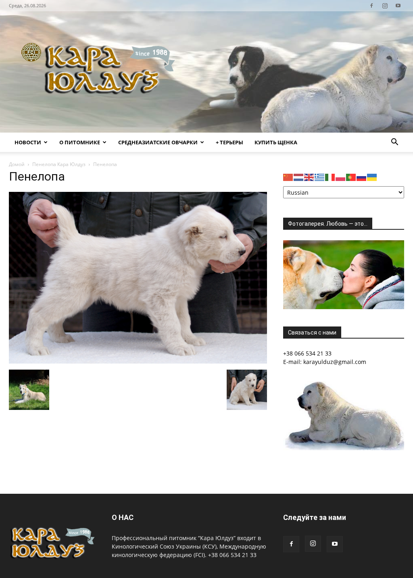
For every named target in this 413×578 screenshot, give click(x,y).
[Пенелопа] (138, 361)
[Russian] (362, 177)
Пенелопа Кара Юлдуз (59, 164)
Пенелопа (37, 176)
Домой (17, 164)
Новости (28, 142)
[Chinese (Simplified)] (288, 177)
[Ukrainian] (372, 177)
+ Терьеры (229, 142)
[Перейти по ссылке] (371, 5)
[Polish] (341, 177)
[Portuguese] (351, 177)
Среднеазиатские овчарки (158, 142)
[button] (394, 143)
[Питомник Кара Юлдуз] (100, 72)
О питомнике (79, 142)
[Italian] (330, 177)
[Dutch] (299, 177)
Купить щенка (275, 142)
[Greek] (320, 177)
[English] (309, 177)
